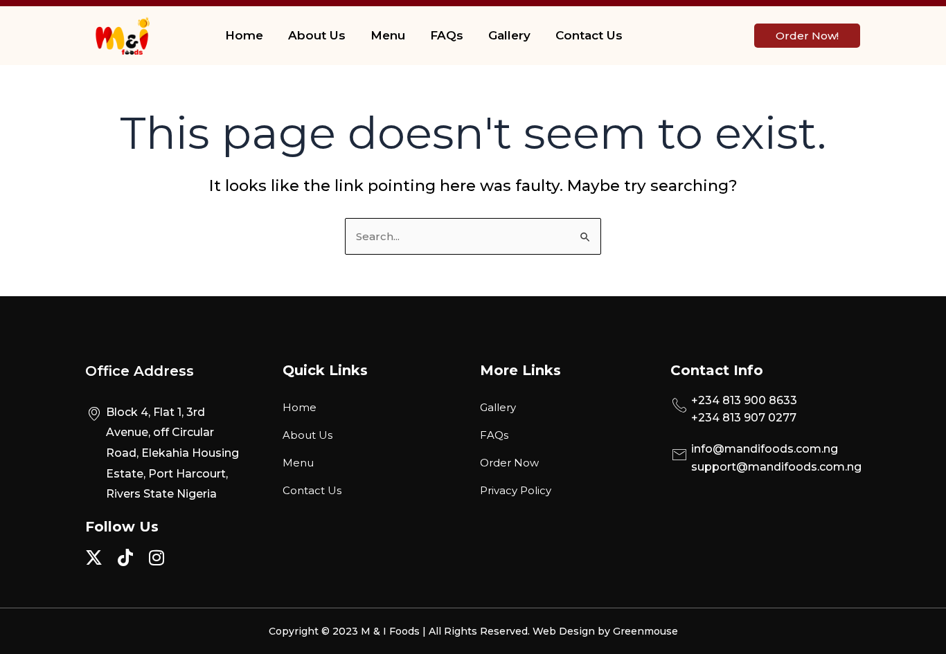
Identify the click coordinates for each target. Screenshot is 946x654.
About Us (317, 35)
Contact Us (589, 35)
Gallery (509, 35)
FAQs (446, 35)
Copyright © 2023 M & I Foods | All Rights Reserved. (401, 631)
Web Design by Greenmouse (605, 631)
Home (244, 35)
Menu (388, 35)
